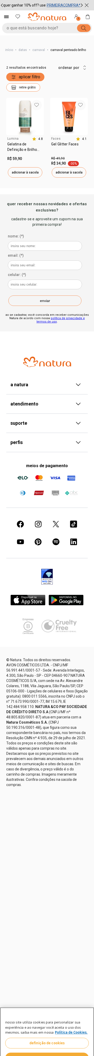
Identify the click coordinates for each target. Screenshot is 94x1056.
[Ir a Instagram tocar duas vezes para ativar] (38, 501)
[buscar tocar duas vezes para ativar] (84, 28)
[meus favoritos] (18, 16)
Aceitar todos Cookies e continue (47, 1046)
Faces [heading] (56, 116)
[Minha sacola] (88, 16)
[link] (25, 126)
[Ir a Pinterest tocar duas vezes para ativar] (38, 519)
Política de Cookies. (71, 1020)
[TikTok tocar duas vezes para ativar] (73, 501)
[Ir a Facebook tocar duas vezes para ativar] (20, 501)
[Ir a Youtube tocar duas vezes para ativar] (20, 519)
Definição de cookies (47, 1031)
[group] (42, 5)
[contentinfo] (37, 116)
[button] (23, 64)
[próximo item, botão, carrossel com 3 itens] (82, 5)
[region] (47, 1026)
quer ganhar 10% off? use (24, 5)
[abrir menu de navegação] (6, 16)
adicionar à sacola (25, 149)
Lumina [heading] (13, 116)
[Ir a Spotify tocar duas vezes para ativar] (56, 519)
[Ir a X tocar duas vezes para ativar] (56, 501)
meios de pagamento (47, 442)
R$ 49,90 (58, 135)
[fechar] (87, 5)
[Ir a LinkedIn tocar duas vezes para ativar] (73, 519)
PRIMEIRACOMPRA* (63, 5)
